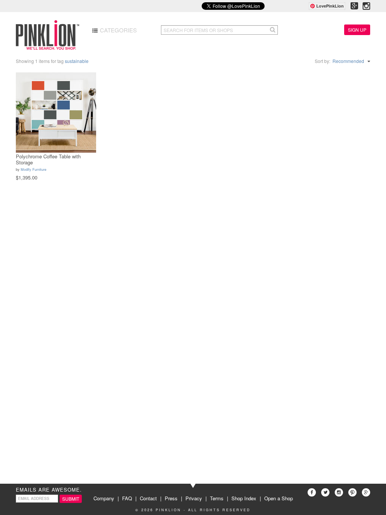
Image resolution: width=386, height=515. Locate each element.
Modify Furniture (33, 169)
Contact (148, 498)
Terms (217, 498)
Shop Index (243, 498)
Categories (117, 30)
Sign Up (357, 29)
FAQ (127, 498)
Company (103, 498)
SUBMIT (70, 498)
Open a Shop (278, 498)
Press (171, 498)
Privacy (193, 498)
